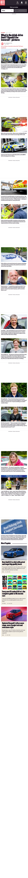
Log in (22, 3)
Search (17, 3)
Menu (26, 3)
